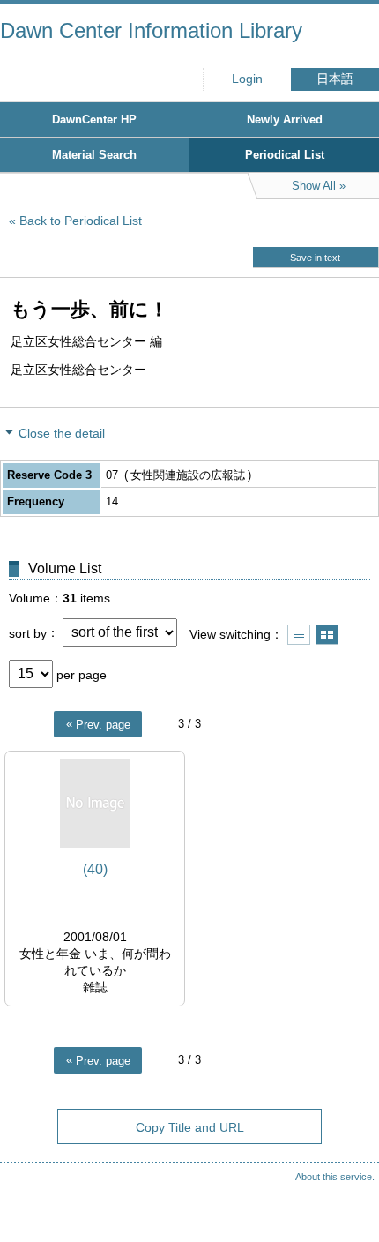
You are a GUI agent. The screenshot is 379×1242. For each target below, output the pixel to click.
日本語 (334, 79)
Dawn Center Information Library (151, 30)
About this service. (335, 1176)
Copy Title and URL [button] (190, 1127)
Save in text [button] (315, 257)
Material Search (94, 154)
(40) (95, 869)
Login (247, 79)
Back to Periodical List (80, 220)
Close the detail (62, 433)
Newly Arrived (285, 119)
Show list (298, 635)
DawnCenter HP (94, 119)
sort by (28, 632)
